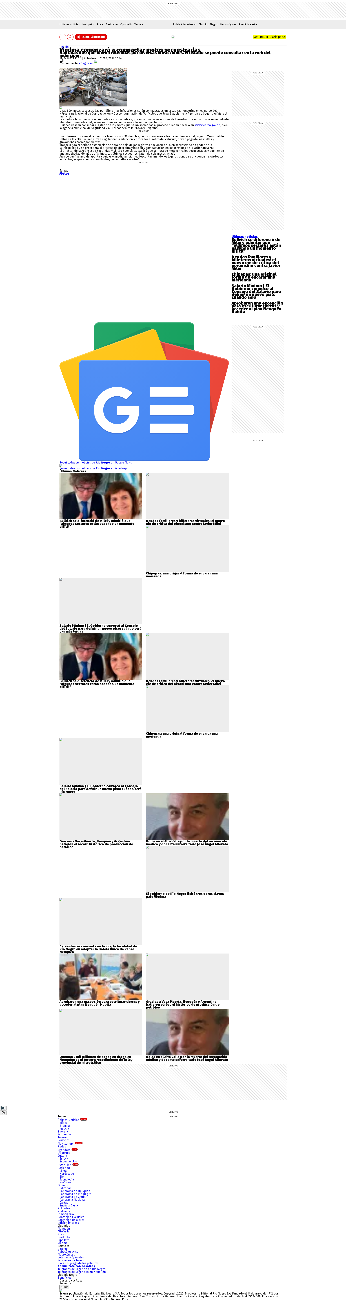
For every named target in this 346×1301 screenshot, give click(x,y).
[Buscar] (70, 37)
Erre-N (64, 1158)
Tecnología (66, 1179)
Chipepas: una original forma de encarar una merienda (254, 277)
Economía (64, 1134)
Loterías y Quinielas (71, 1257)
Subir (64, 1287)
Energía (63, 1131)
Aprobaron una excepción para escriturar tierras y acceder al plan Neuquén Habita (257, 307)
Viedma (138, 24)
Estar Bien (68, 1165)
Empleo (63, 1248)
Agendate (67, 1150)
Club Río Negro (208, 24)
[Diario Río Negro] (173, 37)
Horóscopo (66, 1173)
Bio (61, 1176)
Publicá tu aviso (68, 1251)
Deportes (64, 1152)
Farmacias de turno (70, 1260)
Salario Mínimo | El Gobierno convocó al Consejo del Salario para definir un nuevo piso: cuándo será (256, 291)
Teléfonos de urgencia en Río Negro (81, 1269)
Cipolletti (126, 24)
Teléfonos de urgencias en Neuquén (82, 1272)
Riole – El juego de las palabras (78, 1263)
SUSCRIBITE (269, 37)
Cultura (62, 1155)
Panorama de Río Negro (75, 1194)
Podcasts (64, 1211)
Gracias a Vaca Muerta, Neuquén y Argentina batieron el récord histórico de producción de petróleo (96, 844)
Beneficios (64, 1277)
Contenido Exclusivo (71, 1217)
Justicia (64, 1128)
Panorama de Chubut (73, 1197)
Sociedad (64, 1168)
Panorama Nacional (72, 1199)
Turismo (63, 1137)
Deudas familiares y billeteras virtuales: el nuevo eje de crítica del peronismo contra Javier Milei (256, 262)
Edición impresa (68, 1223)
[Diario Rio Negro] (60, 1290)
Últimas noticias (69, 24)
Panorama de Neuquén (74, 1191)
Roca (100, 24)
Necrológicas (228, 24)
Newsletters (70, 1143)
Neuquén (88, 24)
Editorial (65, 1188)
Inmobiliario (66, 1214)
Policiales (64, 1208)
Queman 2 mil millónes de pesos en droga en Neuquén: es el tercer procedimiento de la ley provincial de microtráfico (95, 1060)
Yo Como (65, 1182)
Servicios (64, 1140)
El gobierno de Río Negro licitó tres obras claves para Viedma (185, 895)
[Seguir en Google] (60, 108)
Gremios (64, 1125)
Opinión (63, 1185)
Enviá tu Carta (68, 1205)
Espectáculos (68, 1161)
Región (64, 47)
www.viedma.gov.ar (207, 125)
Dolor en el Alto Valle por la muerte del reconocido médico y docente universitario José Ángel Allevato (187, 842)
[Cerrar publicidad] (3, 1108)
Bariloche (112, 24)
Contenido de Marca (71, 1220)
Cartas (63, 1202)
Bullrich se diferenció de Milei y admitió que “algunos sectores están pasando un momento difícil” (256, 245)
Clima (63, 1171)
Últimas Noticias (72, 1120)
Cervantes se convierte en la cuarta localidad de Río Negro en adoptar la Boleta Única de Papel (98, 947)
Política (63, 1123)
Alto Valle (64, 1231)
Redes (62, 1146)
